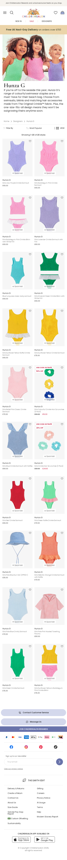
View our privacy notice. (13, 769)
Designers (47, 21)
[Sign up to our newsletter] (59, 761)
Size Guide (13, 807)
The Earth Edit (36, 780)
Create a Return (15, 793)
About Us (12, 802)
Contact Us (13, 798)
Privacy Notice (43, 798)
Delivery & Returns (16, 788)
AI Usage (41, 802)
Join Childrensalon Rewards (33, 729)
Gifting (40, 788)
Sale (32, 21)
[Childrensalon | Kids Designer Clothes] (33, 11)
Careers (40, 793)
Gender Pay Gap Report (15, 813)
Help (39, 812)
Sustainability (14, 823)
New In (18, 21)
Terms (40, 807)
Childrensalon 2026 (39, 848)
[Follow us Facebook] (11, 748)
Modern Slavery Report (47, 816)
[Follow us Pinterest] (41, 748)
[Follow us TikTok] (55, 748)
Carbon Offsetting (18, 818)
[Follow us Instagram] (26, 748)
